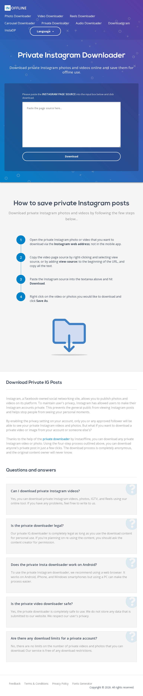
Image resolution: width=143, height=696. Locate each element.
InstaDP (10, 30)
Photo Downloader (18, 16)
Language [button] (44, 31)
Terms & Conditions (36, 683)
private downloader (56, 439)
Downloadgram (119, 23)
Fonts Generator (82, 683)
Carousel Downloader (20, 23)
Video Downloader (50, 16)
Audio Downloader (89, 23)
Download (71, 156)
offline (16, 7)
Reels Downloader (82, 16)
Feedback (14, 683)
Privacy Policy (60, 683)
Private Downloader (55, 23)
